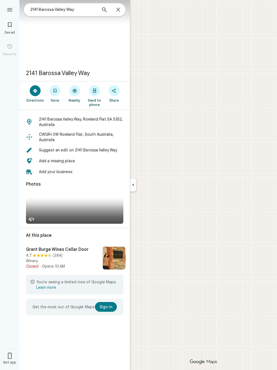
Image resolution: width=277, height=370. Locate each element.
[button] (74, 121)
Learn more (46, 287)
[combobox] (63, 9)
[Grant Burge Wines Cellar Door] (74, 258)
